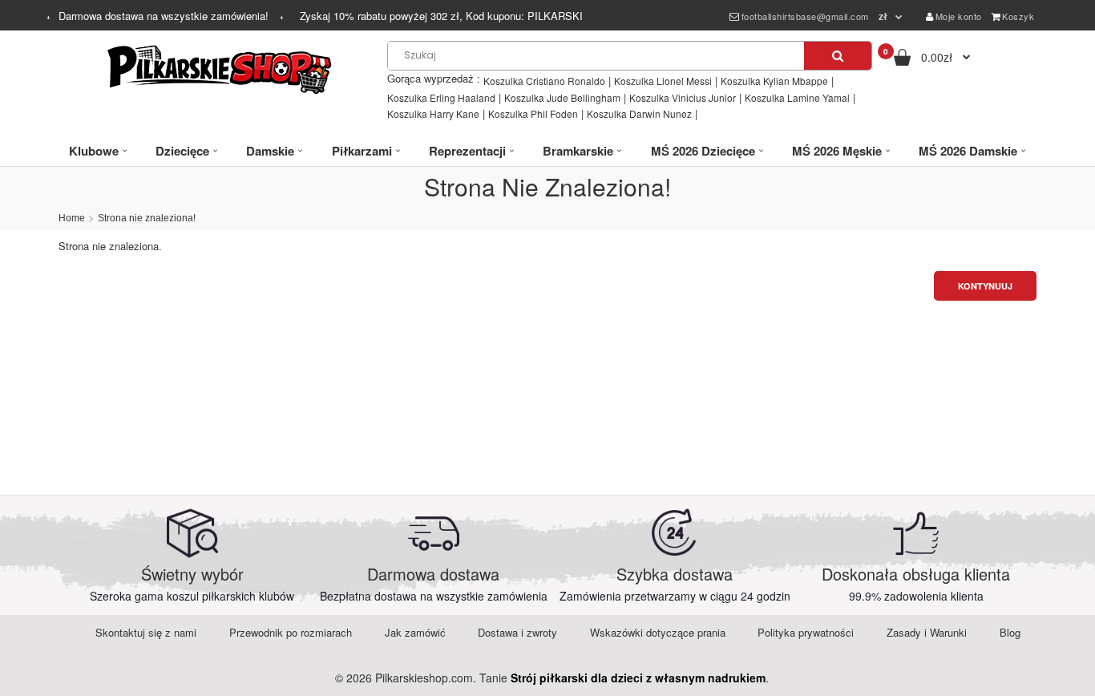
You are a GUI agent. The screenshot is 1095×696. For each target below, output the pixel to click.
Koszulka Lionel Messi (663, 80)
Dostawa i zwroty (517, 632)
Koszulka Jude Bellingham (562, 97)
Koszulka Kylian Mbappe (774, 80)
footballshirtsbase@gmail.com (805, 16)
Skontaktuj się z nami (145, 632)
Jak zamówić (415, 632)
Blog (1010, 632)
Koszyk (1018, 16)
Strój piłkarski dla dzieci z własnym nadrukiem (638, 678)
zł (883, 16)
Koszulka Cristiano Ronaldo (544, 80)
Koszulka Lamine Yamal (797, 97)
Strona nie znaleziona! (147, 218)
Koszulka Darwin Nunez (639, 113)
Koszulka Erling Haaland (441, 97)
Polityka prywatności (806, 632)
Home (72, 218)
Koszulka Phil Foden (533, 113)
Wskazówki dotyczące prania (657, 632)
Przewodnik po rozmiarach (290, 632)
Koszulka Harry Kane (433, 113)
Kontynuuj (985, 286)
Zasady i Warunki (927, 632)
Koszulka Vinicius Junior (682, 97)
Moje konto (958, 16)
